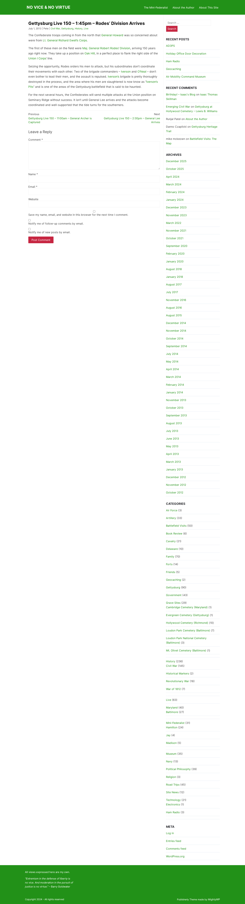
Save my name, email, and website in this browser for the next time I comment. (78, 214)
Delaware (172, 549)
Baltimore (172, 712)
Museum (171, 753)
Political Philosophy (178, 769)
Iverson (126, 71)
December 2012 (176, 477)
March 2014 (173, 377)
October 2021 (174, 238)
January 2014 (174, 392)
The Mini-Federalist (156, 7)
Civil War (55, 28)
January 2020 (175, 261)
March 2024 (173, 184)
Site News (172, 792)
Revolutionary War (177, 681)
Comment (35, 139)
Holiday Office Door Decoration (186, 53)
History (78, 28)
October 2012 (174, 492)
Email (32, 186)
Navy (169, 761)
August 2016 (174, 307)
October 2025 (175, 168)
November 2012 (176, 484)
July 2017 (172, 292)
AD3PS (170, 45)
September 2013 (176, 415)
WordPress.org (175, 856)
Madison (171, 743)
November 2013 (176, 400)
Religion (171, 777)
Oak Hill (89, 53)
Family (170, 556)
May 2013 (172, 446)
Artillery (171, 518)
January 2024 (175, 199)
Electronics (173, 804)
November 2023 (176, 215)
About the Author (183, 7)
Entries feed (173, 841)
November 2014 (176, 330)
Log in (170, 833)
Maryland (172, 707)
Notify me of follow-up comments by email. (56, 223)
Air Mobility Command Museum (186, 76)
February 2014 (175, 384)
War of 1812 (173, 689)
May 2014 (172, 361)
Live (86, 28)
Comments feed (176, 848)
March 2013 (173, 461)
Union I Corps (37, 58)
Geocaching (173, 69)
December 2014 (176, 323)
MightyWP (214, 899)
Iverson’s (113, 76)
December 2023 (176, 207)
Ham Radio (173, 61)
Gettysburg (67, 28)
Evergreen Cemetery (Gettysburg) (187, 615)
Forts (169, 564)
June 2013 (172, 438)
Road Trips (173, 784)
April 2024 (172, 176)
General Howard (112, 35)
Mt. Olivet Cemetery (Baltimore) (186, 650)
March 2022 (173, 223)
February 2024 (175, 192)
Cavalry (171, 541)
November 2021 (176, 230)
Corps (83, 40)
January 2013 (174, 469)
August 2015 (174, 315)
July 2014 (172, 353)
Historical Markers (177, 673)
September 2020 (176, 246)
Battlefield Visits (176, 525)
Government (174, 595)
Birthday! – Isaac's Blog (180, 94)
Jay (168, 735)
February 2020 (175, 253)
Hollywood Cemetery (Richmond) (187, 622)
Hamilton (171, 727)
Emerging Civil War (178, 106)
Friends (170, 572)
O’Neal (142, 71)
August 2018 (174, 269)
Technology (173, 800)
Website (33, 199)
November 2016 (176, 300)
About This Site (208, 7)
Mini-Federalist (175, 723)
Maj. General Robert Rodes (100, 48)
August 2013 (174, 423)
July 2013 (172, 431)
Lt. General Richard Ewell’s (60, 40)
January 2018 (174, 276)
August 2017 (174, 284)
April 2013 (172, 454)
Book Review (174, 533)
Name (33, 174)
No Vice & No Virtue (48, 7)
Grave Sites (173, 602)
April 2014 (172, 369)
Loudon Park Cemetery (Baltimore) (188, 630)
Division (125, 48)
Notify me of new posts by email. (49, 232)
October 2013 (174, 407)
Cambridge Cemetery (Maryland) (187, 607)
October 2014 (174, 338)
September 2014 (176, 346)
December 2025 (176, 161)
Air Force (171, 510)
